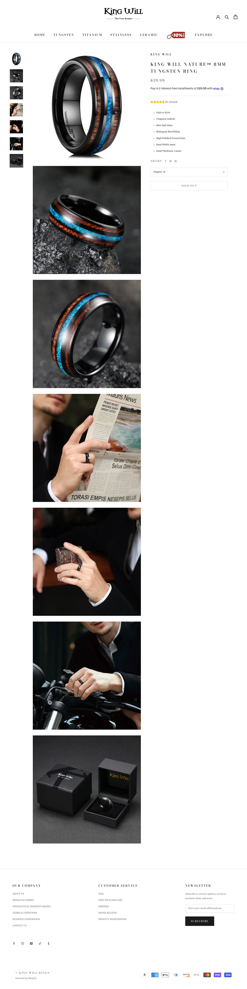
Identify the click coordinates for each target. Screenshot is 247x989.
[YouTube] (31, 943)
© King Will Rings (32, 973)
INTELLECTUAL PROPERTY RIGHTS (32, 906)
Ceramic (149, 35)
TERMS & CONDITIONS (25, 913)
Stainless (121, 35)
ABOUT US (18, 894)
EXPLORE (204, 35)
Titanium (92, 35)
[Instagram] (22, 943)
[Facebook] (165, 161)
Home (39, 35)
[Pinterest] (175, 161)
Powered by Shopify (25, 978)
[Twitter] (170, 161)
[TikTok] (40, 943)
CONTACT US (20, 925)
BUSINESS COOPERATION (26, 919)
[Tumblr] (48, 943)
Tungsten (63, 35)
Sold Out (189, 186)
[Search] (227, 17)
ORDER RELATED (107, 913)
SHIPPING (103, 906)
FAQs (101, 894)
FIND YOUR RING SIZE (110, 900)
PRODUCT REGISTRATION (112, 919)
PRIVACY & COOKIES (23, 900)
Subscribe (200, 921)
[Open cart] (235, 17)
